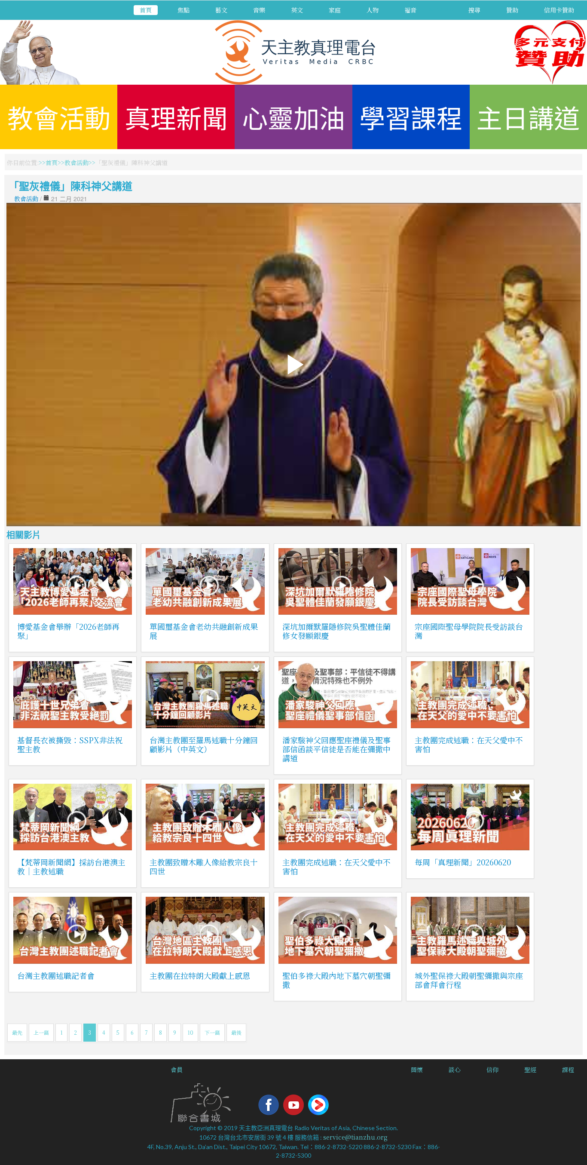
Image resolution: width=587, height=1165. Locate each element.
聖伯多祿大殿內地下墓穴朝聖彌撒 (336, 980)
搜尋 (474, 10)
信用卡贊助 (559, 10)
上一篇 (41, 1032)
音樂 (259, 10)
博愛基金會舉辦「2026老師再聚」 (68, 631)
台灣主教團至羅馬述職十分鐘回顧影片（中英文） (204, 744)
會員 (177, 1069)
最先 (17, 1032)
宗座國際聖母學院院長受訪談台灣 (469, 631)
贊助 (512, 10)
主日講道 (528, 116)
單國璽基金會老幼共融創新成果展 (204, 631)
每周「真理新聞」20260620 (463, 862)
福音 (410, 10)
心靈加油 (293, 116)
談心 (455, 1069)
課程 (568, 1069)
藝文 (221, 10)
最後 (236, 1032)
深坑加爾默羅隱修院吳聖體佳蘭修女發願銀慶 (336, 631)
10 (190, 1032)
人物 (373, 10)
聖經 (530, 1069)
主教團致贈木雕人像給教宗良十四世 (204, 866)
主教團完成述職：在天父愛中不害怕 (469, 744)
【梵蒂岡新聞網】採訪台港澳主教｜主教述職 (71, 866)
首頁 (146, 10)
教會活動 (58, 116)
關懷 (417, 1069)
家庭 (335, 10)
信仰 (492, 1069)
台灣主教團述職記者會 (56, 975)
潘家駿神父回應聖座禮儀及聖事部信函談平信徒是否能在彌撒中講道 (336, 748)
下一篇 (212, 1032)
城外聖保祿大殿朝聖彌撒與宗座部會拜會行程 (469, 980)
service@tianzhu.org (355, 1137)
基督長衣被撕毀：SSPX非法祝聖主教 (69, 744)
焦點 (183, 10)
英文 (297, 10)
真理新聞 (176, 116)
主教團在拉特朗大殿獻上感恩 (200, 975)
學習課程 (410, 116)
